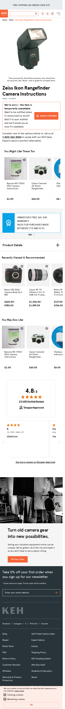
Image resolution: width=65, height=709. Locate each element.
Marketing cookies (16, 699)
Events (34, 646)
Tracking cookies (15, 695)
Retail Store (8, 646)
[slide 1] (30, 234)
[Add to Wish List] (24, 159)
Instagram (18, 624)
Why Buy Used (38, 665)
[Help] (43, 13)
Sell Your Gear (17, 559)
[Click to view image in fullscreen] (31, 49)
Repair (5, 640)
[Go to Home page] (4, 14)
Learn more (19, 691)
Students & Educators (41, 671)
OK (31, 705)
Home (4, 20)
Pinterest (34, 624)
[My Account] (47, 13)
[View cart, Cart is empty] (52, 13)
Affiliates (6, 671)
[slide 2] (34, 234)
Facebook (6, 624)
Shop (11, 20)
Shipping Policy (38, 652)
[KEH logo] (12, 610)
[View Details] (15, 175)
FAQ (4, 652)
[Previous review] (3, 442)
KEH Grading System (41, 658)
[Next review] (59, 442)
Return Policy (8, 658)
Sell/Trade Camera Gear (43, 634)
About (34, 677)
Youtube (44, 624)
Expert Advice (38, 640)
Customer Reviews (11, 665)
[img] (31, 397)
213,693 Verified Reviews (31, 401)
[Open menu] (58, 13)
